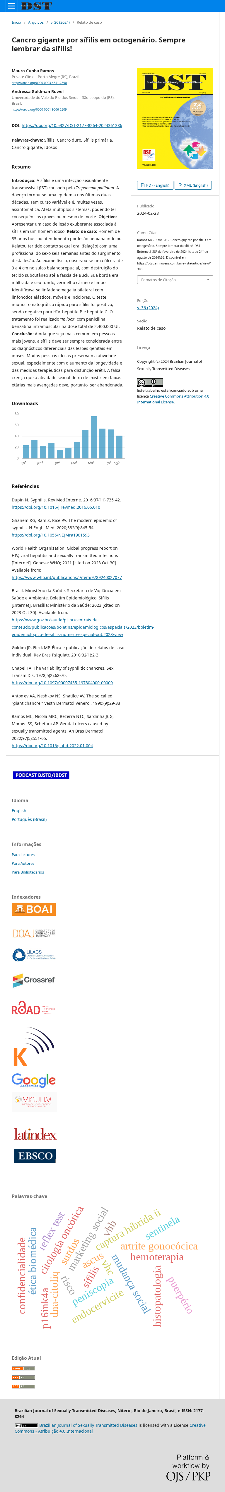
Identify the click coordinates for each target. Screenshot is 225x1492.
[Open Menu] (12, 6)
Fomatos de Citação (158, 279)
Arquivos (36, 22)
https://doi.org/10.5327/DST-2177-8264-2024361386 (72, 125)
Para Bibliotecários (28, 872)
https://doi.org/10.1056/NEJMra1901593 (51, 535)
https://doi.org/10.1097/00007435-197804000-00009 (62, 682)
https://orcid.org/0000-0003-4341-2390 (39, 83)
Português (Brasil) (29, 819)
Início (16, 22)
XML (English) (195, 185)
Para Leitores (23, 854)
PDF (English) (157, 185)
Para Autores (23, 863)
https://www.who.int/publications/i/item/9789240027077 (67, 577)
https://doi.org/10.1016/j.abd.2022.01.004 (52, 745)
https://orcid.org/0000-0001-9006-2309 (39, 109)
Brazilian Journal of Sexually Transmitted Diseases (88, 1425)
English (19, 810)
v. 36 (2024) (60, 22)
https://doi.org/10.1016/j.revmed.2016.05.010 (56, 507)
